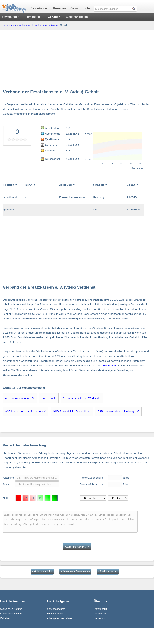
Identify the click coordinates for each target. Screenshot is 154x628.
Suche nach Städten (11, 613)
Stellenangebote (77, 16)
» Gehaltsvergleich (42, 571)
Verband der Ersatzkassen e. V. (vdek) (38, 25)
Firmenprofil (33, 16)
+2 (47, 497)
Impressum (100, 618)
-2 (25, 497)
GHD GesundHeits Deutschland (72, 411)
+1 (40, 497)
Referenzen (100, 613)
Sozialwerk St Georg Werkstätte (82, 397)
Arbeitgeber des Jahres (59, 618)
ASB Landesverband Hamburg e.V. (118, 411)
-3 (18, 497)
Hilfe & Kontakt (55, 613)
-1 (33, 497)
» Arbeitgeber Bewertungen (75, 571)
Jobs (87, 8)
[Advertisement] (77, 59)
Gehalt (74, 8)
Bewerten (59, 8)
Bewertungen (39, 8)
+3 (54, 497)
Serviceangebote (56, 609)
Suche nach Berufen (11, 609)
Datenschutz (101, 609)
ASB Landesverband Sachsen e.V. (25, 411)
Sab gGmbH (49, 397)
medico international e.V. (20, 397)
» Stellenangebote (107, 571)
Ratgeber (5, 618)
